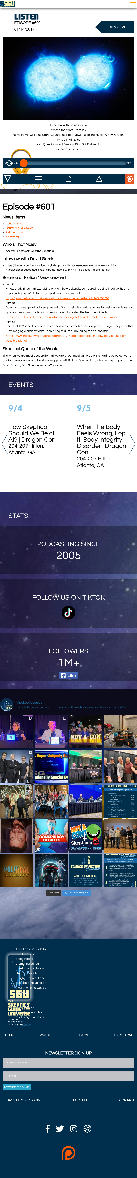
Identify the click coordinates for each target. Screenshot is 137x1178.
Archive (118, 27)
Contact (126, 1100)
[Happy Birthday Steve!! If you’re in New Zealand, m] (51, 731)
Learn (82, 1035)
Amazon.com (25, 1024)
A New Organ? (14, 236)
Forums (80, 1100)
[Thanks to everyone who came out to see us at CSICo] (85, 766)
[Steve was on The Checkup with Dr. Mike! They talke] (51, 836)
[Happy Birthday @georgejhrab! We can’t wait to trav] (16, 801)
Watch (45, 1035)
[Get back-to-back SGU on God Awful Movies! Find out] (85, 801)
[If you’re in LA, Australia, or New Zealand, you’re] (16, 766)
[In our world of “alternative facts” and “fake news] (16, 870)
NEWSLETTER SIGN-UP (16, 1087)
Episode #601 (27, 23)
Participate (124, 1035)
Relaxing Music (15, 232)
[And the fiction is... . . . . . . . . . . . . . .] (85, 870)
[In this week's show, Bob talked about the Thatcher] (16, 836)
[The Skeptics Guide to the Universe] (7, 3)
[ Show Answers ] (52, 278)
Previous (5, 443)
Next (132, 443)
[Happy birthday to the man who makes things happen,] (16, 731)
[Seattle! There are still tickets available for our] (51, 870)
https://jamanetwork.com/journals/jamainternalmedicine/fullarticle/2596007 (57, 298)
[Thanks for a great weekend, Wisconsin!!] (51, 801)
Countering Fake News (19, 228)
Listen (8, 1035)
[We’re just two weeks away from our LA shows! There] (51, 766)
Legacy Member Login (21, 1100)
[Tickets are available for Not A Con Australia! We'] (85, 836)
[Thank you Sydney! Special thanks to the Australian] (85, 731)
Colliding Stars (14, 223)
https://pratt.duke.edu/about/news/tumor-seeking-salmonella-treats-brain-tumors (61, 317)
